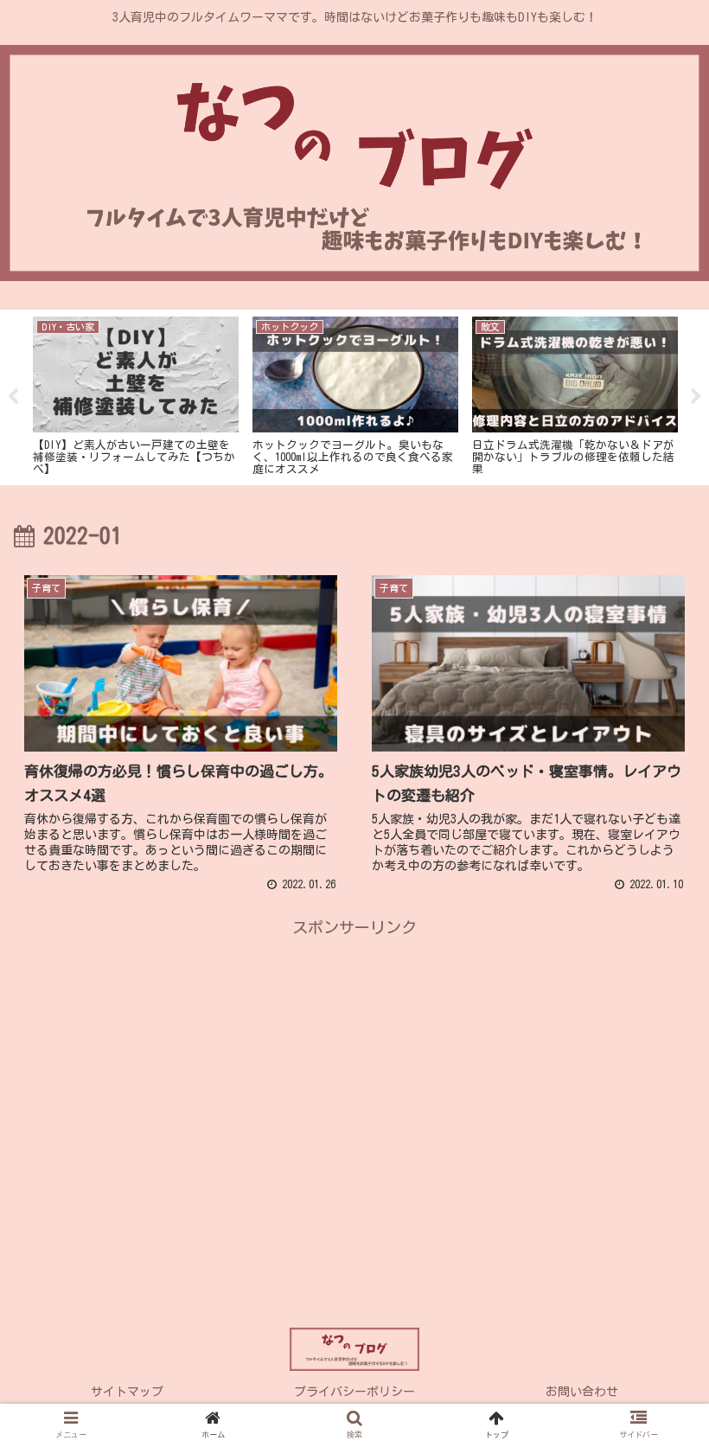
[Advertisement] (354, 1062)
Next (696, 397)
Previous (13, 397)
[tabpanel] (136, 394)
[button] (656, 1367)
